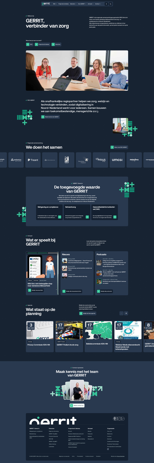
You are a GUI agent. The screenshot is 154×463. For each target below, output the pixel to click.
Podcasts (90, 433)
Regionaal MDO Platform (74, 436)
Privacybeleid (80, 456)
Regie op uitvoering (54, 431)
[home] (46, 4)
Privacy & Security (53, 436)
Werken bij (109, 433)
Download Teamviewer (113, 444)
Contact (109, 436)
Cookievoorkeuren (89, 456)
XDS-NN (51, 439)
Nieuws (89, 431)
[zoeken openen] (110, 4)
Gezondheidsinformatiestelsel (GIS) (36, 437)
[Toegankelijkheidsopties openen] (106, 4)
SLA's (73, 456)
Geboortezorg (52, 444)
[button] (55, 4)
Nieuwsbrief (91, 439)
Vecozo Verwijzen (72, 447)
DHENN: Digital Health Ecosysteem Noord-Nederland (76, 443)
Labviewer (51, 446)
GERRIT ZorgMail (53, 433)
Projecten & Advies (64, 4)
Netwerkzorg (32, 433)
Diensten (51, 428)
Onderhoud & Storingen (113, 441)
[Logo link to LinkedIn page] (108, 449)
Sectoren (109, 439)
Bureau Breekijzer (121, 456)
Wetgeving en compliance (35, 431)
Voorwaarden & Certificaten (114, 446)
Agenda (90, 436)
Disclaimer (98, 456)
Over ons (109, 431)
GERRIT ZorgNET (53, 441)
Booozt (70, 431)
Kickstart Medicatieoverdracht (76, 433)
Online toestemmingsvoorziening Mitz (76, 439)
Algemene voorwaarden (64, 456)
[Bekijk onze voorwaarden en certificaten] (119, 418)
